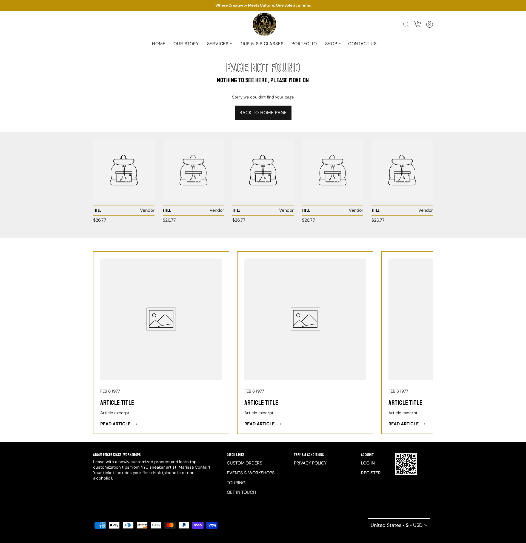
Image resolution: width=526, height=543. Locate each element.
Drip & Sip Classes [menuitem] (261, 44)
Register (371, 473)
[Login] (430, 24)
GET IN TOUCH (241, 492)
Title (97, 210)
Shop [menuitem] (331, 44)
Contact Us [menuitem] (362, 44)
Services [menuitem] (217, 44)
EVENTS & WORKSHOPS (251, 473)
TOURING (236, 483)
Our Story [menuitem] (186, 44)
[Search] (406, 24)
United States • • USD (396, 525)
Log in (368, 463)
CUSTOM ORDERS (244, 463)
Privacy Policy (310, 463)
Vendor (147, 210)
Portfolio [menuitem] (304, 44)
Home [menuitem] (158, 44)
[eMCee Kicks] (124, 170)
